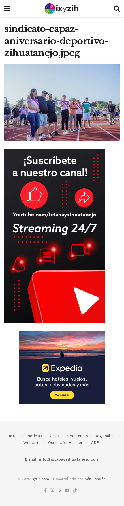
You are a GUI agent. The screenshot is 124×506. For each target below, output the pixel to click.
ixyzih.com (40, 479)
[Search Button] (117, 8)
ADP (95, 442)
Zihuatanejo (77, 436)
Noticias (34, 436)
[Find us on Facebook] (45, 491)
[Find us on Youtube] (67, 491)
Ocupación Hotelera (66, 442)
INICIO (14, 436)
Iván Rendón (95, 479)
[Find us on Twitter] (52, 491)
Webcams (32, 442)
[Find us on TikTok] (75, 491)
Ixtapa (54, 436)
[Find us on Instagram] (60, 491)
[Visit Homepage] (62, 8)
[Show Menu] (7, 8)
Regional (102, 436)
